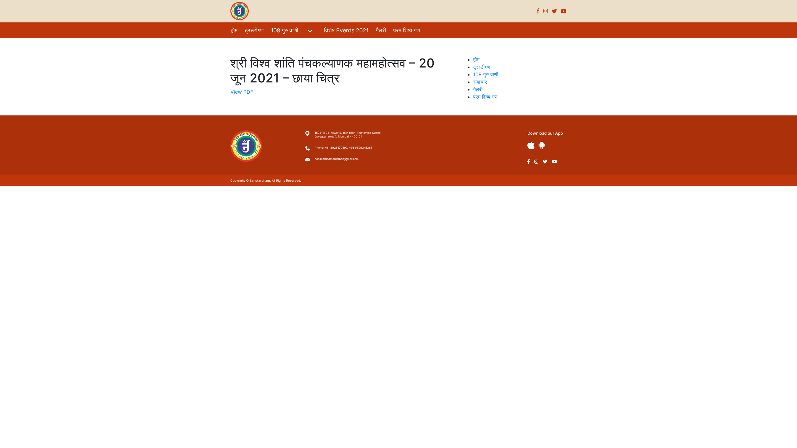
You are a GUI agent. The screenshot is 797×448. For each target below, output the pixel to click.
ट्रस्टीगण (254, 30)
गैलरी (381, 30)
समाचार (480, 82)
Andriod (542, 145)
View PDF (241, 92)
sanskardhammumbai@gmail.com (337, 159)
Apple (531, 145)
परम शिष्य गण (406, 30)
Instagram (545, 11)
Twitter (554, 11)
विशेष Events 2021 (346, 30)
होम (234, 30)
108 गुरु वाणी (284, 30)
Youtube (564, 11)
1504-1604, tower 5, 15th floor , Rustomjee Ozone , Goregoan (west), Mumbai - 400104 (348, 134)
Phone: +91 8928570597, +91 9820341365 (343, 147)
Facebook (538, 11)
